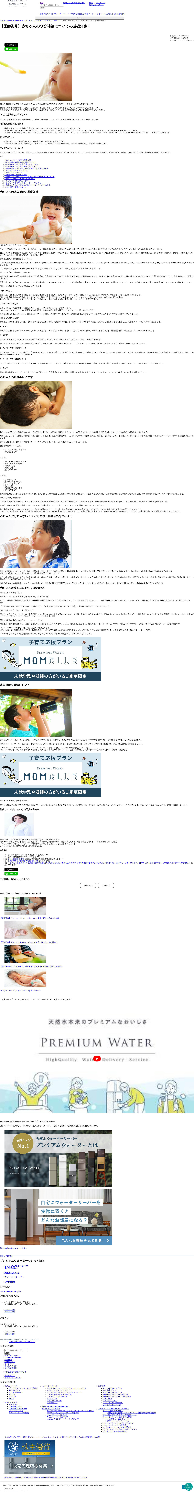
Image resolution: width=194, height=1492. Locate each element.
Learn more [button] (8, 1488)
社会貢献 (96, 1437)
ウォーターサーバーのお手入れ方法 (117, 1417)
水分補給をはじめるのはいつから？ (20, 162)
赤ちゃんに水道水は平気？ (16, 181)
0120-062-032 (9, 1310)
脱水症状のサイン (13, 172)
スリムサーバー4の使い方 (57, 1415)
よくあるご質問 (118, 14)
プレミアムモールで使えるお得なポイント (120, 1429)
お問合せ (66, 3)
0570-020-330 (9, 1334)
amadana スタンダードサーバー (59, 1394)
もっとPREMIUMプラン (112, 1388)
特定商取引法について (55, 1477)
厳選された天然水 (11, 1356)
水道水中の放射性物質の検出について (23, 861)
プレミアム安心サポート (113, 1403)
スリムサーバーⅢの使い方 (57, 1417)
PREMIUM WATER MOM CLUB (115, 1394)
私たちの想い (14, 1390)
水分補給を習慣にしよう (15, 187)
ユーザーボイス (15, 1407)
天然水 (47, 14)
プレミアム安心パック (112, 1405)
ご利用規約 (16, 1477)
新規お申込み (9, 1437)
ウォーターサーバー (14, 1277)
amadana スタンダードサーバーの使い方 (63, 1419)
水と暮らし (13, 1404)
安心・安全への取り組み (113, 1411)
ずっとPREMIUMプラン (112, 1392)
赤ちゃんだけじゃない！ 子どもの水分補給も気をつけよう (29, 177)
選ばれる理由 (82, 14)
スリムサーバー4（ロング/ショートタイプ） (64, 1392)
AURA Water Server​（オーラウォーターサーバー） (67, 1388)
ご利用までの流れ (77, 3)
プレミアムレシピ (16, 1411)
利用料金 (73, 14)
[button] (189, 1487)
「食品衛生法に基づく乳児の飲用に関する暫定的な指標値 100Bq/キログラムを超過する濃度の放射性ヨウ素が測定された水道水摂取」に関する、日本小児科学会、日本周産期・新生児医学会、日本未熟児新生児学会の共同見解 (98, 863)
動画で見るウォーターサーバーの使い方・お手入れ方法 (55, 1408)
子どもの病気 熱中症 (16, 859)
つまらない (105, 885)
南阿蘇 (11, 1399)
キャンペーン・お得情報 (19, 1413)
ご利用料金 (9, 1282)
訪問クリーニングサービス (118, 1421)
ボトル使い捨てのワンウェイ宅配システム (120, 1415)
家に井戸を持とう (16, 1392)
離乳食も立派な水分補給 (15, 175)
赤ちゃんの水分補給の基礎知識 (17, 160)
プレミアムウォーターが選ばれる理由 (16, 1267)
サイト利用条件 (70, 1477)
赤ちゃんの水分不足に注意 (15, 170)
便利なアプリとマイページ (33, 1437)
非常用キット (52, 1399)
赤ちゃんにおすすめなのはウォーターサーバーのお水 (27, 185)
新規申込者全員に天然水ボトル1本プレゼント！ (19, 1340)
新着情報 (89, 1437)
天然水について (11, 1273)
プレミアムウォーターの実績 (114, 1431)
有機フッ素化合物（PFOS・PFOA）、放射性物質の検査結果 (131, 1413)
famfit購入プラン (109, 1390)
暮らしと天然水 (105, 14)
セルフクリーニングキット (118, 1419)
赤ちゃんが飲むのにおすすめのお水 (19, 179)
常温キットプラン (110, 1401)
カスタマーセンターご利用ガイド (57, 1437)
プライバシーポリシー (30, 1477)
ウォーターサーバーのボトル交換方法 (118, 1423)
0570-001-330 (9, 1312)
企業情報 (8, 1477)
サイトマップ (81, 1477)
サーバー (62, 14)
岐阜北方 (12, 1396)
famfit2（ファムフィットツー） (59, 1390)
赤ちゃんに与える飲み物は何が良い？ (21, 166)
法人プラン (107, 1399)
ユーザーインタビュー (18, 1409)
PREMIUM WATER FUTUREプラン (117, 1396)
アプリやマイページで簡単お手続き (117, 1427)
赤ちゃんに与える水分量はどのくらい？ (22, 164)
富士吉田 (12, 1394)
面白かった (88, 885)
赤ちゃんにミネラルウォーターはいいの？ (22, 183)
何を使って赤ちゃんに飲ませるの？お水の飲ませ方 (26, 168)
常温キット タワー (54, 1401)
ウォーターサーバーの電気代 (114, 1425)
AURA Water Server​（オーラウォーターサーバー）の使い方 (70, 1411)
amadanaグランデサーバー (57, 1396)
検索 (41, 3)
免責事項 (42, 1477)
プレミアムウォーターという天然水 (23, 1388)
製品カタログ (52, 1403)
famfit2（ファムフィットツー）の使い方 (63, 1413)
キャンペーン (93, 14)
